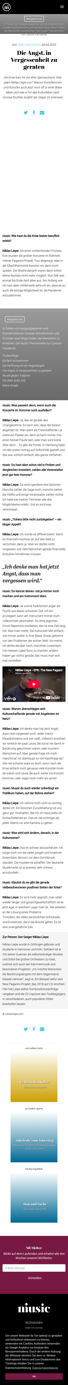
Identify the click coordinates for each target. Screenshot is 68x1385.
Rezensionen (34, 1322)
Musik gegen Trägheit (16, 375)
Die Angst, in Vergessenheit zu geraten (26, 370)
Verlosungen (34, 1328)
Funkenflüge (10, 356)
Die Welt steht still (13, 380)
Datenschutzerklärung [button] (45, 1367)
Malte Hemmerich (29, 45)
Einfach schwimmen (15, 361)
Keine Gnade (10, 385)
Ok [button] (34, 1376)
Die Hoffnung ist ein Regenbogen (23, 365)
